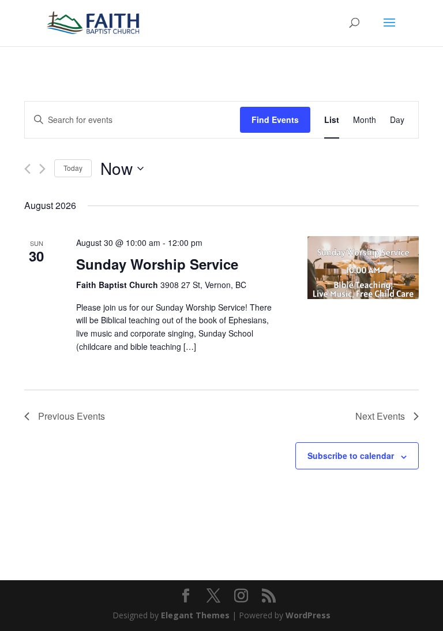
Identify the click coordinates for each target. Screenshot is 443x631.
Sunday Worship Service (157, 264)
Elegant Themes (195, 615)
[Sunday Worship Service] (363, 267)
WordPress (308, 615)
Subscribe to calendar (350, 455)
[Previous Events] (27, 168)
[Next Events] (42, 168)
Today (72, 168)
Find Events (275, 119)
